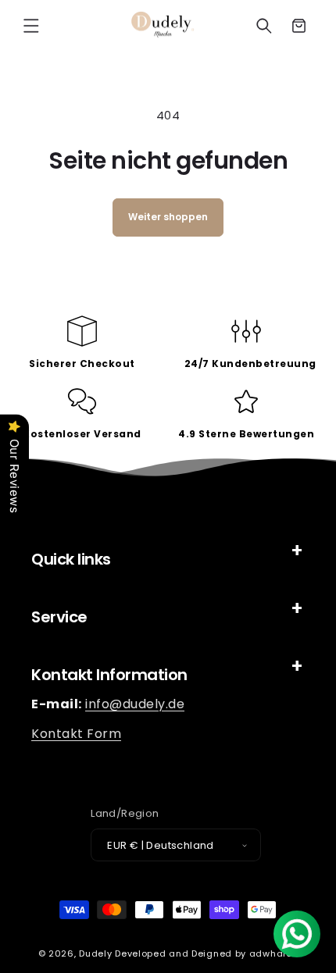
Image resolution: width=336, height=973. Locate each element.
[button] (31, 26)
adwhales (273, 953)
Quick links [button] (71, 559)
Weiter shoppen (168, 216)
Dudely (95, 953)
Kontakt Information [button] (109, 675)
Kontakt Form (76, 734)
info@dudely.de (134, 704)
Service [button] (59, 617)
